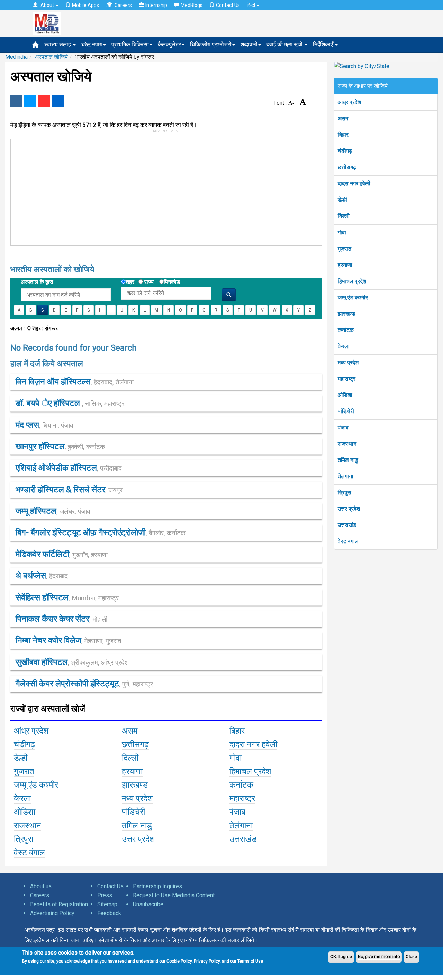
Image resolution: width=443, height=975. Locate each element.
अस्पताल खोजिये (51, 57)
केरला (344, 346)
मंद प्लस (44, 425)
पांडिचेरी (346, 411)
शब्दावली (249, 44)
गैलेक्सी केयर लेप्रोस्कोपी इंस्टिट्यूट (84, 683)
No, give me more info (379, 956)
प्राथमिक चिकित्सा (130, 44)
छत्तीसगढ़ (347, 167)
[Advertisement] (163, 191)
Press (104, 895)
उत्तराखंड (347, 525)
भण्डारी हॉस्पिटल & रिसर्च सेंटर (69, 489)
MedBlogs (191, 5)
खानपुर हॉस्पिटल (60, 446)
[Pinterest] (44, 101)
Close (411, 956)
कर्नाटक (346, 330)
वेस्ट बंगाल (348, 541)
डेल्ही (342, 199)
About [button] (47, 5)
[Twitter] (30, 101)
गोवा (342, 232)
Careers (123, 5)
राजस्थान (347, 443)
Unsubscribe (148, 904)
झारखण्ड (346, 313)
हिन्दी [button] (251, 5)
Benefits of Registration (59, 904)
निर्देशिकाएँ (323, 44)
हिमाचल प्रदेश (352, 281)
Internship (156, 5)
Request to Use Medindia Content (174, 895)
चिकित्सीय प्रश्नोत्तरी (211, 44)
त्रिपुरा (344, 492)
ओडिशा (345, 395)
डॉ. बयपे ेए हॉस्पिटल (70, 403)
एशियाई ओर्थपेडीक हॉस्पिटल (69, 468)
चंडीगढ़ (345, 151)
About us (41, 886)
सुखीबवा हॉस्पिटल (72, 662)
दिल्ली (344, 216)
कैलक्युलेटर (169, 44)
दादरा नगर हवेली (354, 183)
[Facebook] (16, 101)
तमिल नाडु (348, 460)
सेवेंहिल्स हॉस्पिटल (67, 597)
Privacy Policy (207, 961)
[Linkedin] (58, 101)
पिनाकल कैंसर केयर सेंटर (61, 619)
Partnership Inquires (157, 886)
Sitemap (107, 904)
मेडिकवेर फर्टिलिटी (62, 554)
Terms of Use (250, 961)
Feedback (109, 913)
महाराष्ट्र (346, 378)
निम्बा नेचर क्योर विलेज (68, 640)
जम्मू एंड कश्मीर (353, 297)
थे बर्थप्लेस (42, 576)
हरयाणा (345, 265)
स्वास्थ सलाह (58, 44)
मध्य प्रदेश (348, 362)
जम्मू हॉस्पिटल (53, 511)
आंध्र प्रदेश (349, 102)
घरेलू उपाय (91, 44)
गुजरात (344, 248)
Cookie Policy (179, 961)
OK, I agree (341, 956)
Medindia (16, 57)
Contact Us (228, 5)
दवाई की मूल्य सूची (285, 44)
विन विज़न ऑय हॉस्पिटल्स (75, 382)
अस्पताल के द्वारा (37, 282)
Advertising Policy (52, 913)
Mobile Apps (85, 5)
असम (343, 118)
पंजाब (343, 427)
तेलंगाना (345, 476)
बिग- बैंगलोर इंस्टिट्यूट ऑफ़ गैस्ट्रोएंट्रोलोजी (101, 532)
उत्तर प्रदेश (349, 508)
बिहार (343, 134)
